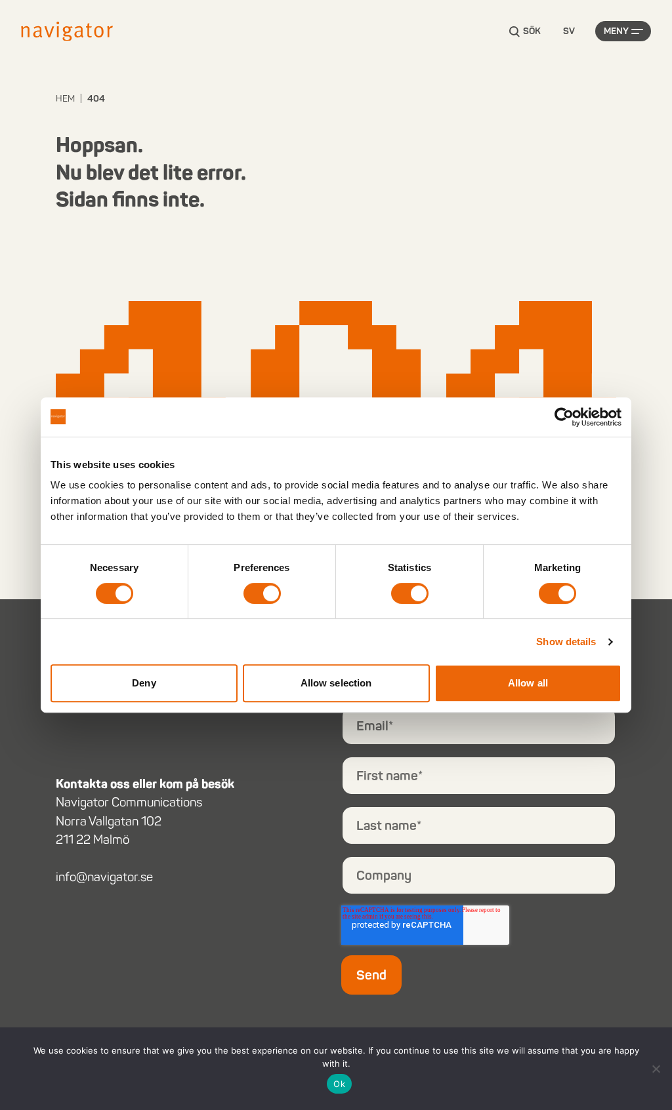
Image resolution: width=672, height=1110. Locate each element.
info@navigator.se (104, 876)
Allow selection (336, 682)
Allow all (528, 682)
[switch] (262, 593)
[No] (655, 1068)
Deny (144, 682)
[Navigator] (67, 31)
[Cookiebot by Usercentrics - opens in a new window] (564, 417)
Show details (566, 641)
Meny (616, 31)
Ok (339, 1084)
